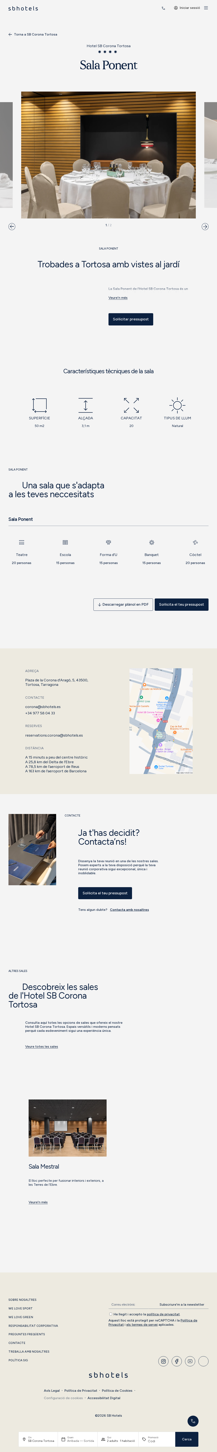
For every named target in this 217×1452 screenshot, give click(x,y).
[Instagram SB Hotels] (163, 1361)
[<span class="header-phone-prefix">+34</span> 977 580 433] (163, 8)
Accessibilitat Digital (104, 1398)
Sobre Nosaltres (22, 1300)
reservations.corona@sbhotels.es (54, 735)
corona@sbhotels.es (43, 706)
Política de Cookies (117, 1391)
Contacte (16, 1343)
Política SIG (18, 1360)
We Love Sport (20, 1308)
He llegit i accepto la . (147, 1314)
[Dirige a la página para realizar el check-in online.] (153, 8)
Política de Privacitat (80, 1391)
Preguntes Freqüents (26, 1334)
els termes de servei (142, 1325)
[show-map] (161, 721)
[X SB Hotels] (190, 1361)
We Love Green (20, 1317)
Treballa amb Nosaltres (28, 1351)
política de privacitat (163, 1314)
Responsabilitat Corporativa (33, 1326)
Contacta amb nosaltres (129, 910)
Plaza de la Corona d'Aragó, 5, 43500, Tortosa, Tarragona (56, 682)
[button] (11, 226)
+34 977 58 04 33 (40, 713)
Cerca (187, 1439)
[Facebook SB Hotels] (177, 1361)
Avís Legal (52, 1391)
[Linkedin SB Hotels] (203, 1361)
